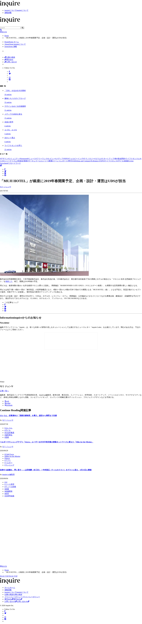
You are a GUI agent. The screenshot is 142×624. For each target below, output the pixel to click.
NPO (65, 159)
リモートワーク (14, 163)
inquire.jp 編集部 (8, 474)
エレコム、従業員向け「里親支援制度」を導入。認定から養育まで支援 (28, 415)
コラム (98, 159)
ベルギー (8, 463)
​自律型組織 (9, 496)
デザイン (4, 159)
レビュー (51, 159)
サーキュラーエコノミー (38, 161)
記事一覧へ (4, 391)
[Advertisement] (40, 365)
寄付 (69, 161)
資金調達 (121, 159)
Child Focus (9, 454)
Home (6, 36)
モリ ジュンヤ (7, 420)
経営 (6, 494)
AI (73, 161)
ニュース (32, 159)
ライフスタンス (110, 161)
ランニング (9, 465)
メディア (59, 159)
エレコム (8, 428)
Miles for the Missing (12, 456)
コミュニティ (14, 159)
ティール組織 (10, 487)
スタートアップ (107, 159)
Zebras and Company (83, 161)
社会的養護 (9, 433)
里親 (6, 437)
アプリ (7, 460)
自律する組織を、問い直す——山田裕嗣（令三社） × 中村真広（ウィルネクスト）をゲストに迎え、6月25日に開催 (46, 470)
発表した (8, 281)
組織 (125, 161)
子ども (120, 161)
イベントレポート (59, 161)
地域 (19, 161)
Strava (7, 458)
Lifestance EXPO (97, 161)
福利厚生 (8, 435)
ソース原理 (9, 484)
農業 (50, 161)
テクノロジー (89, 159)
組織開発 (8, 491)
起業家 (24, 161)
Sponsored (24, 159)
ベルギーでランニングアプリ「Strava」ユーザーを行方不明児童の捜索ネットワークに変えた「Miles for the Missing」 (46, 442)
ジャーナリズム (10, 161)
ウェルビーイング (75, 159)
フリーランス (41, 159)
